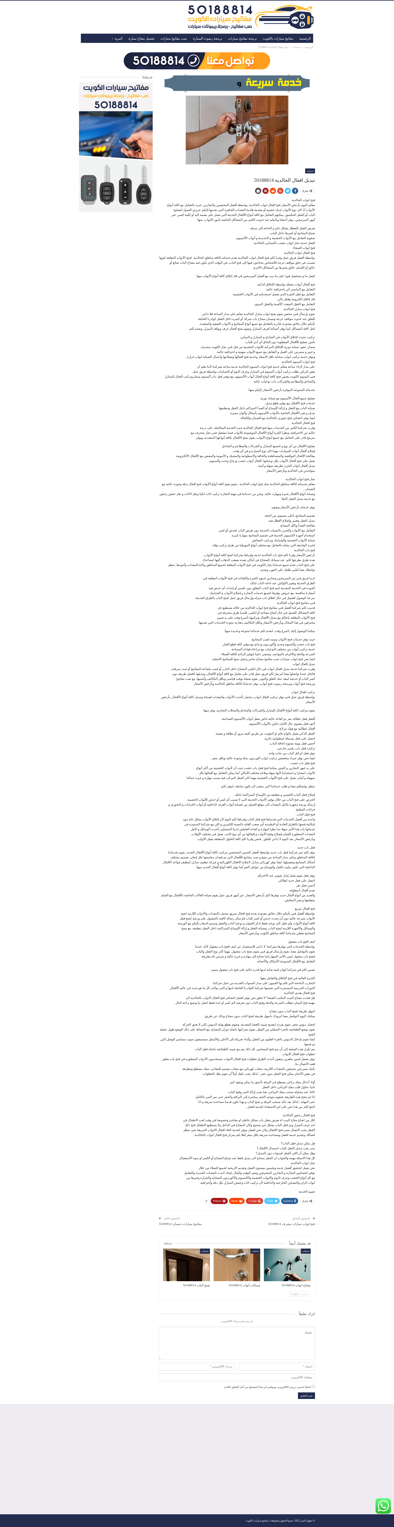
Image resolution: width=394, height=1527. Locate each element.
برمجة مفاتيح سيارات (242, 38)
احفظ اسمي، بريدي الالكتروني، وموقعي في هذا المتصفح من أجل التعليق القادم (267, 1386)
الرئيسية (305, 38)
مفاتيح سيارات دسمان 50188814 (180, 1224)
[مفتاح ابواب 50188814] (287, 1265)
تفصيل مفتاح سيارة (141, 38)
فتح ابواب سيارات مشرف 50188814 (291, 1224)
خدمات (310, 170)
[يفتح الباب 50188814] (186, 1265)
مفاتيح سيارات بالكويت (278, 38)
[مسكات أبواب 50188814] (237, 1265)
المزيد (119, 38)
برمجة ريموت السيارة (207, 38)
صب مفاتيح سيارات (173, 38)
